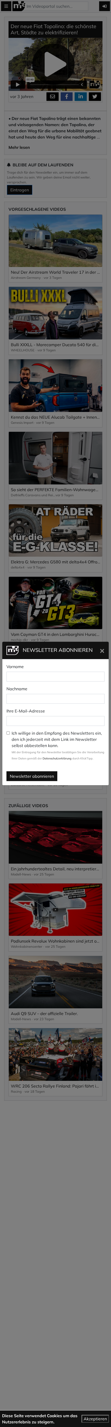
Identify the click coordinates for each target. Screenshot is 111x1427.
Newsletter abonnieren (32, 776)
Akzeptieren (95, 1418)
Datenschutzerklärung (57, 758)
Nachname (16, 688)
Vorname (15, 666)
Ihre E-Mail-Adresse (25, 711)
